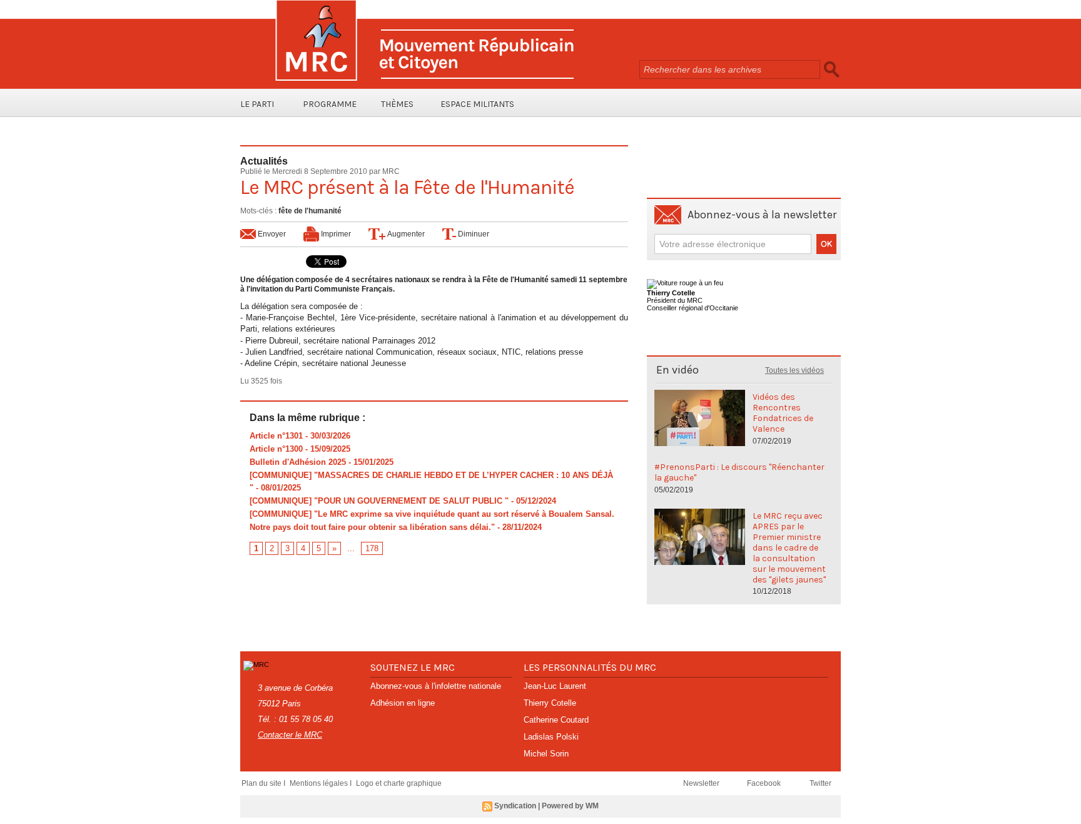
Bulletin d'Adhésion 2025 (298, 462)
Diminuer (472, 234)
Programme (330, 104)
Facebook (765, 783)
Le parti (257, 104)
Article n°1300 (276, 449)
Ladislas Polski (551, 736)
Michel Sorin (546, 753)
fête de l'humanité (310, 210)
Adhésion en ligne (402, 703)
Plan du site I (264, 783)
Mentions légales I (321, 783)
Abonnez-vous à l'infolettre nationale (435, 686)
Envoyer (271, 234)
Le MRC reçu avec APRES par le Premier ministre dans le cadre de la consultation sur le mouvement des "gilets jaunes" (789, 548)
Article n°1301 (276, 435)
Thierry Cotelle (550, 703)
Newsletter (702, 783)
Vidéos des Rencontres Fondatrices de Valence (783, 413)
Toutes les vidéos (794, 370)
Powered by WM (570, 805)
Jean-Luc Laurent (555, 686)
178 (371, 548)
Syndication (515, 805)
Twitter (820, 783)
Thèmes (397, 104)
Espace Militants (477, 104)
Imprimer (335, 234)
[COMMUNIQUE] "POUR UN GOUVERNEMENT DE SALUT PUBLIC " (379, 501)
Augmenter (405, 234)
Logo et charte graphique (399, 783)
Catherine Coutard (556, 720)
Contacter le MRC (290, 735)
